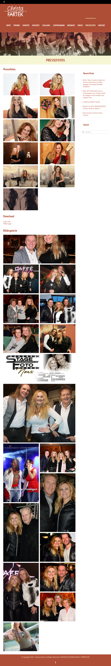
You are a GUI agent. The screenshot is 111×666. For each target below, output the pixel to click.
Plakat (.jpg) (7, 224)
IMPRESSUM (85, 657)
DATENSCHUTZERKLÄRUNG (70, 657)
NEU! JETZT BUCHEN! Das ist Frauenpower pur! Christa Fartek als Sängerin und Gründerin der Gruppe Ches (94, 94)
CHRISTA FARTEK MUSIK (91, 102)
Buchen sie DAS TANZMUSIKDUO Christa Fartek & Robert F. (94, 107)
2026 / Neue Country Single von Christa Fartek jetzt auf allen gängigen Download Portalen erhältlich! (94, 83)
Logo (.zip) (6, 221)
